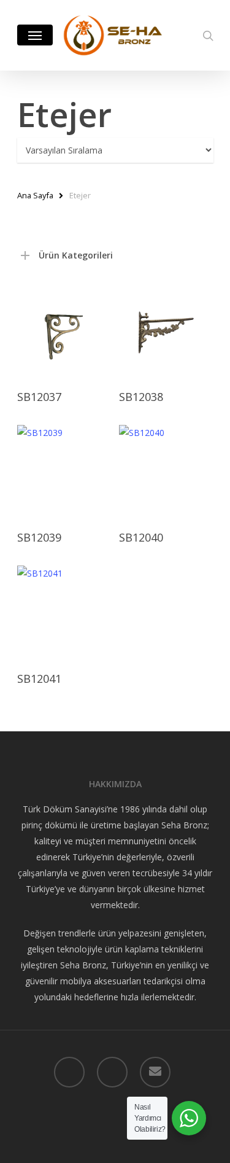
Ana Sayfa (35, 195)
